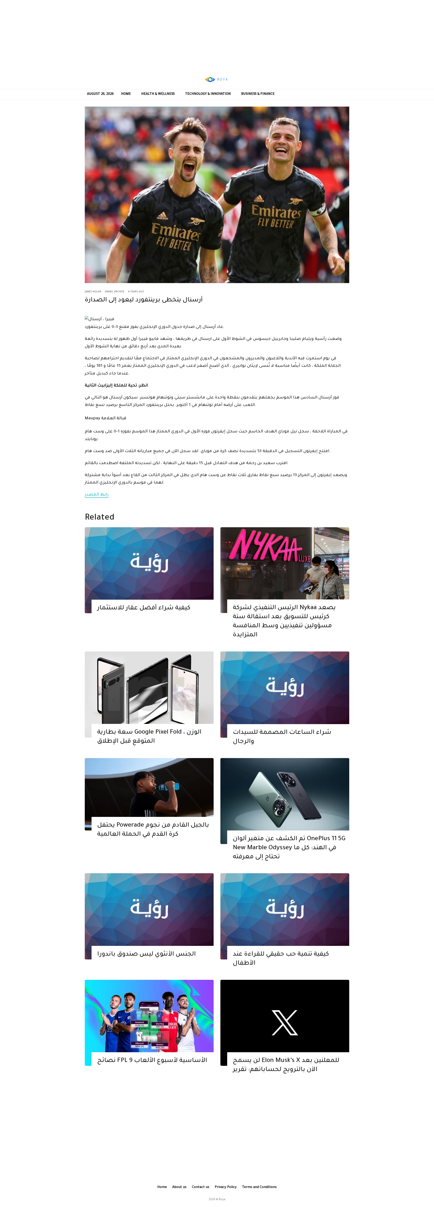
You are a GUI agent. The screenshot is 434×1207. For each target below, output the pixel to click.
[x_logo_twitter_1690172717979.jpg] (284, 1023)
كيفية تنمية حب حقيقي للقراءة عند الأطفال (281, 959)
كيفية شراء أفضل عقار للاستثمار (143, 608)
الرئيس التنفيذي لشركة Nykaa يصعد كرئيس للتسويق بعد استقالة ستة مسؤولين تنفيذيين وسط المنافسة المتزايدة (284, 622)
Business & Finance (258, 94)
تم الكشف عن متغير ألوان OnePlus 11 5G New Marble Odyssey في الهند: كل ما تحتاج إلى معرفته (289, 848)
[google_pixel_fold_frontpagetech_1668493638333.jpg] (149, 694)
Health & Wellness (158, 94)
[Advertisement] (217, 35)
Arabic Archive (114, 292)
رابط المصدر (96, 495)
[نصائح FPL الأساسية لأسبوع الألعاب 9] (149, 1023)
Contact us (200, 1187)
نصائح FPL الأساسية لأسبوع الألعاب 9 (152, 1061)
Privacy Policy (226, 1187)
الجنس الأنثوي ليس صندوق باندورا (146, 954)
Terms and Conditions (259, 1187)
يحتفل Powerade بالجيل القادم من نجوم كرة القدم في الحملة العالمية (153, 830)
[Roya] (149, 570)
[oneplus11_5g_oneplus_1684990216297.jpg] (284, 801)
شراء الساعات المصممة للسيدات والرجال (282, 737)
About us (179, 1187)
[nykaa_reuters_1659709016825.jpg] (284, 570)
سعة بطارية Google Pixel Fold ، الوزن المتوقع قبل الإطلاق (149, 737)
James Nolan (93, 292)
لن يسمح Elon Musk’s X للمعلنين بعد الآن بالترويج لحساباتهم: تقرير (286, 1065)
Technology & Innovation (208, 94)
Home (126, 94)
